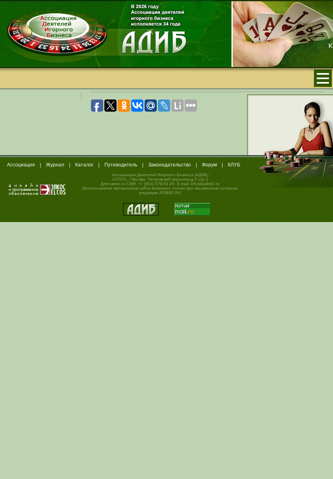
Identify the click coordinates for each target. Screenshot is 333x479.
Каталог (84, 165)
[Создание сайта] (37, 189)
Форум (209, 165)
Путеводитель (120, 165)
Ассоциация (21, 165)
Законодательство (169, 165)
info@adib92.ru (205, 183)
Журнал (55, 165)
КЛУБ (234, 165)
